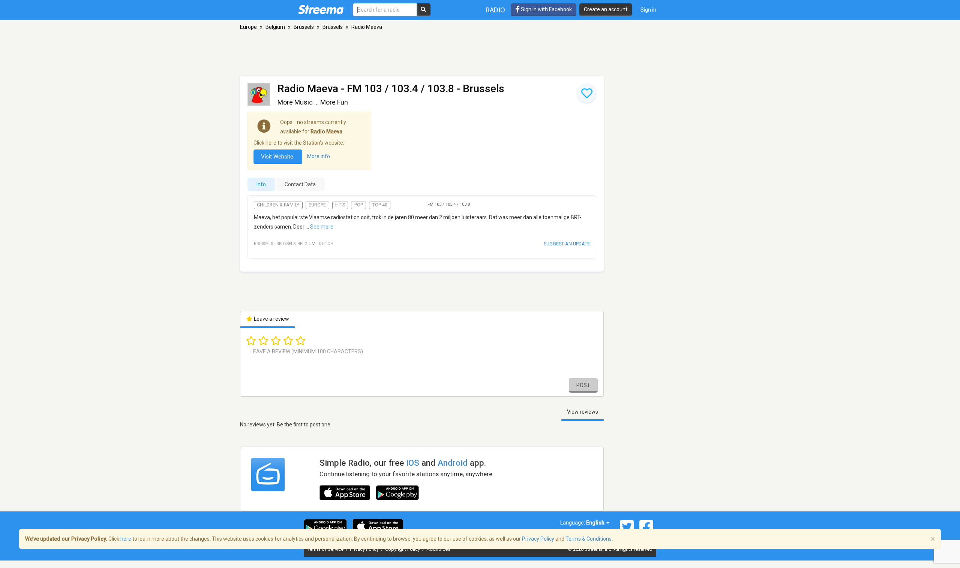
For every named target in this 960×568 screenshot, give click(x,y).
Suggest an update (567, 244)
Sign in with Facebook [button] (546, 9)
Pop (358, 205)
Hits (340, 205)
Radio (495, 10)
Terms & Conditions (589, 539)
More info (318, 156)
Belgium (275, 27)
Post (583, 385)
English (596, 523)
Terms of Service (326, 549)
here (125, 539)
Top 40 (379, 205)
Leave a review (271, 319)
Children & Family (278, 205)
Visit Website (278, 156)
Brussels (304, 27)
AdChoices (438, 549)
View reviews (582, 412)
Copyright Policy (403, 549)
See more (321, 227)
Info (261, 184)
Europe (248, 27)
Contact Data (300, 184)
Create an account (605, 9)
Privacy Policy (365, 549)
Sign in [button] (648, 10)
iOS (412, 463)
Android (453, 463)
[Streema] (321, 9)
